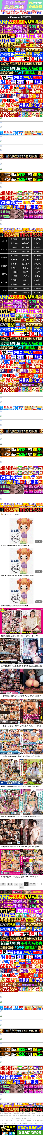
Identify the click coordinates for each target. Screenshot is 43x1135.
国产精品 (14, 239)
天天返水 (37, 268)
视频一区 (4, 241)
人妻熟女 (14, 251)
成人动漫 (37, 243)
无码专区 (4, 282)
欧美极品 (25, 243)
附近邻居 (14, 255)
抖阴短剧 (25, 292)
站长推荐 (4, 258)
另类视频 (37, 251)
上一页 (10, 884)
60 (21, 884)
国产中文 (14, 288)
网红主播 (25, 239)
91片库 (14, 276)
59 (16, 884)
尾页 (21, 887)
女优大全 (25, 276)
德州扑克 (37, 264)
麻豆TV (25, 272)
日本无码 (37, 239)
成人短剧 (37, 288)
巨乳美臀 (37, 247)
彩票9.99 (14, 268)
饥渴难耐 (25, 255)
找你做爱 (37, 255)
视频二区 (4, 249)
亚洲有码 (14, 243)
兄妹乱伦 (25, 288)
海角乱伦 (37, 280)
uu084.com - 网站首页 (19, 17)
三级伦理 (14, 247)
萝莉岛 (37, 276)
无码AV (4, 274)
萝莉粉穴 (25, 284)
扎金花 (25, 268)
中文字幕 (25, 247)
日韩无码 (37, 292)
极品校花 (14, 292)
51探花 (37, 272)
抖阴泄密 (37, 284)
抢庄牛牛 (25, 264)
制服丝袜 (25, 251)
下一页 (32, 884)
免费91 (25, 280)
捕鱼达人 (14, 264)
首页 (3, 884)
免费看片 (14, 280)
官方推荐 (4, 266)
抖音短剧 (14, 272)
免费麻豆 (14, 284)
